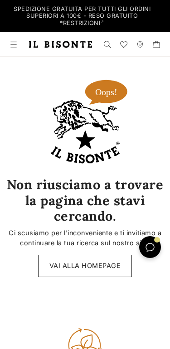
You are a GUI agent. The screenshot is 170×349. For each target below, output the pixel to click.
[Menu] (13, 44)
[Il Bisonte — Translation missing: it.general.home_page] (60, 44)
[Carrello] (156, 44)
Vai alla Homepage (85, 265)
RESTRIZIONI (82, 23)
